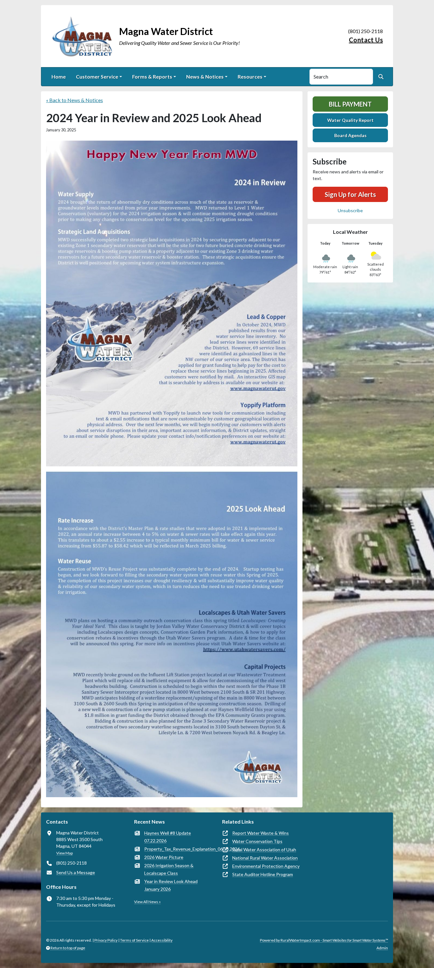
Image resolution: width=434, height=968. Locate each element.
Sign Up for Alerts (350, 194)
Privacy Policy (106, 940)
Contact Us (366, 40)
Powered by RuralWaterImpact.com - (324, 940)
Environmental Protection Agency (266, 866)
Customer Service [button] (97, 76)
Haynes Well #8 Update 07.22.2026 (167, 836)
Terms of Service (134, 940)
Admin (382, 947)
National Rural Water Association (265, 857)
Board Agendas (350, 135)
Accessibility (162, 940)
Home (58, 76)
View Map (64, 853)
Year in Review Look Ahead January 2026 (171, 885)
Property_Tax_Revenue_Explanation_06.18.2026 (192, 849)
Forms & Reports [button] (152, 76)
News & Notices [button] (205, 76)
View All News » (147, 901)
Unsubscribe (350, 210)
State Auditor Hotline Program (262, 874)
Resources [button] (250, 76)
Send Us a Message (75, 872)
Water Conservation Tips (257, 841)
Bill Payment (350, 104)
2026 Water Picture (163, 857)
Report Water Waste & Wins (260, 833)
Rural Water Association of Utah (264, 849)
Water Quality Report (350, 120)
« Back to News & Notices (74, 100)
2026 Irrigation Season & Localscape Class (168, 869)
